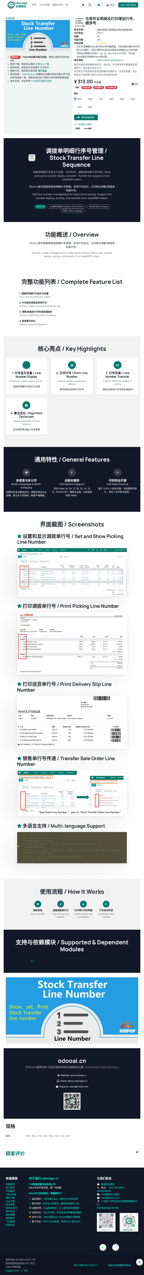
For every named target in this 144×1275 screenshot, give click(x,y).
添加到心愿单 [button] (85, 124)
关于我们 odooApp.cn (44, 1178)
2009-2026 (24, 1259)
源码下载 (10, 1197)
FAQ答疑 (10, 1221)
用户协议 (10, 1211)
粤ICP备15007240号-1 (85, 1265)
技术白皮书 (11, 1208)
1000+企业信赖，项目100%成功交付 (62, 1221)
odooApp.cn (28, 74)
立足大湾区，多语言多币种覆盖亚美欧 (62, 1212)
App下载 (10, 1201)
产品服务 (10, 1191)
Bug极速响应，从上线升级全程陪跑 (61, 1208)
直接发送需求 (107, 1184)
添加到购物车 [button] (88, 117)
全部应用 (10, 18)
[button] (90, 5)
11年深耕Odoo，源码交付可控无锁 (60, 1198)
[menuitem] (34, 5)
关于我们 (10, 1187)
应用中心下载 (42, 64)
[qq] (98, 5)
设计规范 (10, 1204)
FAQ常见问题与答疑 (41, 80)
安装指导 (44, 67)
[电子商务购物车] (83, 5)
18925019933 (104, 1191)
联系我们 (10, 1218)
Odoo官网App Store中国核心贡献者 (61, 1217)
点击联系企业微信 (111, 1194)
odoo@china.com (78, 1086)
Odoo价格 (11, 1194)
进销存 (77, 128)
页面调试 (10, 1224)
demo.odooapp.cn (77, 1081)
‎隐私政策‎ (10, 1214)
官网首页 (10, 1184)
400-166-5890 (128, 5)
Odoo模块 (88, 128)
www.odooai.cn (78, 1075)
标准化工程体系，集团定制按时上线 (61, 1203)
